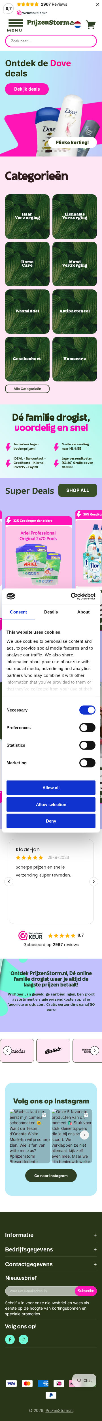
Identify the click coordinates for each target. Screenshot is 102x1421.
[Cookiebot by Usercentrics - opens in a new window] (71, 596)
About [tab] (83, 612)
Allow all (51, 787)
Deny (51, 821)
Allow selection (51, 804)
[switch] (87, 727)
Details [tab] (51, 612)
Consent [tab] (18, 612)
